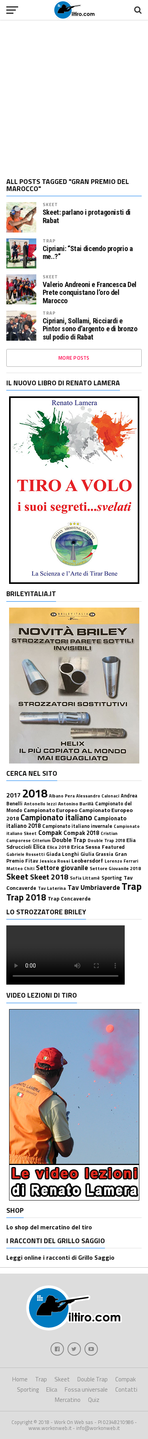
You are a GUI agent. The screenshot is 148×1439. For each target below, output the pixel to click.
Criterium (41, 840)
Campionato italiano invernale (77, 826)
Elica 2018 (58, 847)
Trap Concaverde (69, 898)
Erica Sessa (85, 846)
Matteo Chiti (20, 868)
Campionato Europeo (50, 810)
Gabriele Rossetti (25, 854)
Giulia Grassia (97, 854)
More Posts (74, 358)
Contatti (126, 1389)
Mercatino (68, 1399)
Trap (49, 240)
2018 (34, 793)
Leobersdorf (87, 860)
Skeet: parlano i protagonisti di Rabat (87, 216)
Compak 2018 (81, 832)
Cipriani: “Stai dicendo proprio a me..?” (88, 253)
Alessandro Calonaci (97, 795)
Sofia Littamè (85, 877)
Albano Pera (62, 795)
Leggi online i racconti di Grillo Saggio (60, 1257)
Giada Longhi (62, 854)
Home (20, 1379)
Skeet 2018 (49, 877)
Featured (113, 847)
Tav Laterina (52, 888)
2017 (13, 795)
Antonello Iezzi (40, 803)
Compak (50, 832)
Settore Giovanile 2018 (115, 868)
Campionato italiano (56, 817)
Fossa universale (86, 1389)
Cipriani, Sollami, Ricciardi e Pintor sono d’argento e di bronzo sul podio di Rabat (90, 329)
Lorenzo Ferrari (121, 860)
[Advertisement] (74, 96)
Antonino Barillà (76, 803)
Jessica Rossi (55, 861)
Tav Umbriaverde (93, 887)
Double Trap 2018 (106, 840)
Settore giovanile (62, 868)
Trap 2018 (26, 897)
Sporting (111, 878)
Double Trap (69, 839)
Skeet (50, 204)
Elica (39, 846)
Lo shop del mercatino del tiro (49, 1227)
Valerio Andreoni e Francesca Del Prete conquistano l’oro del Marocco (90, 292)
